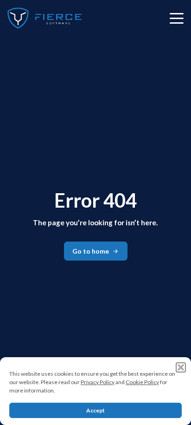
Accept (95, 410)
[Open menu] (177, 18)
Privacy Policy (98, 382)
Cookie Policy (142, 382)
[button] (180, 367)
